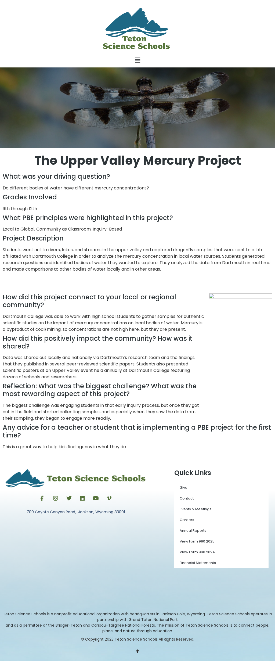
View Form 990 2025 (197, 541)
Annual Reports (193, 530)
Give (183, 487)
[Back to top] (137, 651)
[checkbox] (137, 229)
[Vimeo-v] (109, 498)
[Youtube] (96, 498)
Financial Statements (198, 562)
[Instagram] (55, 498)
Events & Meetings (195, 509)
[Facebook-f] (42, 498)
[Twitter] (69, 498)
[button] (137, 60)
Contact (187, 498)
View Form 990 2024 (197, 552)
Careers (187, 519)
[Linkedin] (82, 498)
